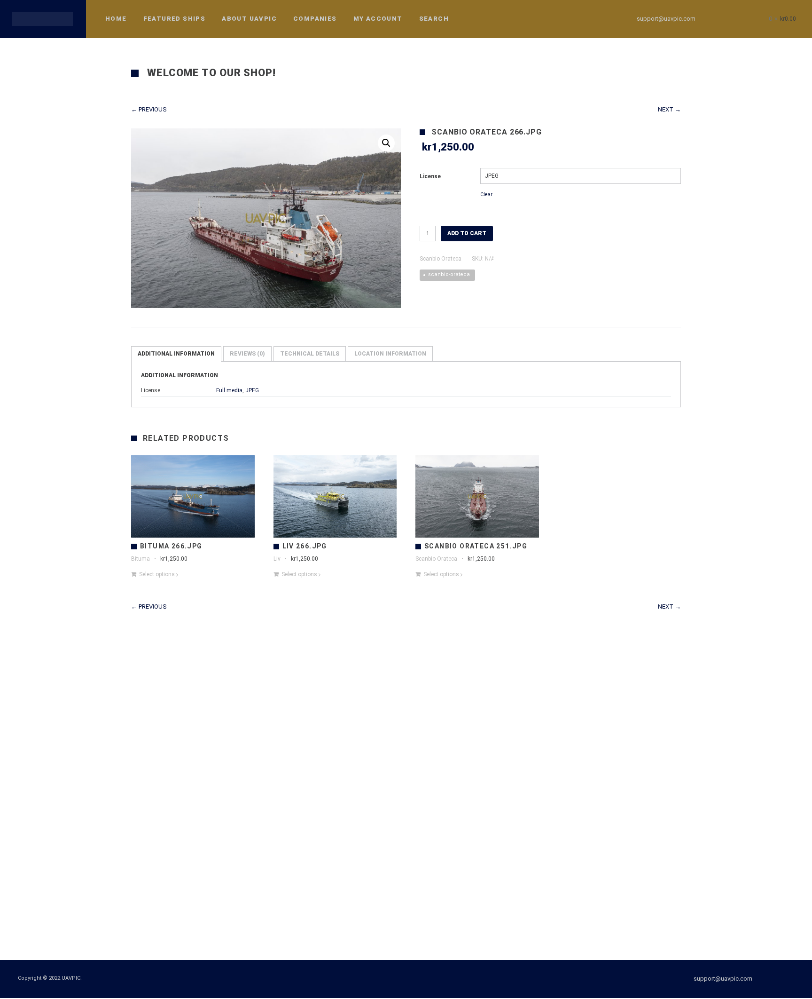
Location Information (390, 353)
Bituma (140, 558)
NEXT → (669, 109)
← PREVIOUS (149, 109)
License (430, 176)
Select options (157, 574)
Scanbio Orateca (440, 258)
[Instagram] (735, 19)
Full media (229, 390)
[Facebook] (718, 19)
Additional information (176, 353)
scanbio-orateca (449, 274)
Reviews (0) (247, 353)
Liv (277, 558)
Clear (486, 194)
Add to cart (466, 233)
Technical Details (309, 353)
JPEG (252, 390)
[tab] (176, 354)
